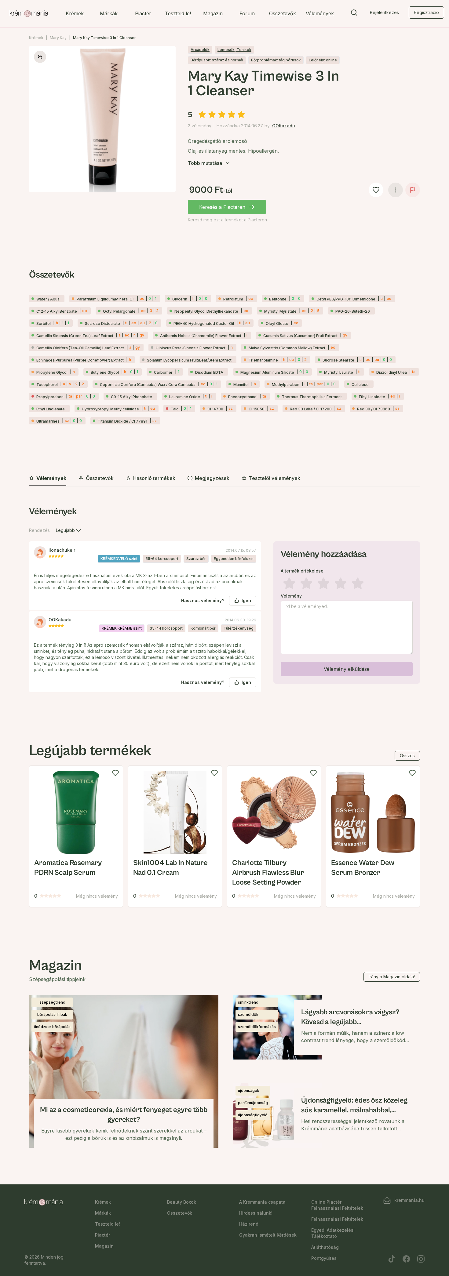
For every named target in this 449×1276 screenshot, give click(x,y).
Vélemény (291, 596)
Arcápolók (200, 49)
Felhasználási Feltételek (337, 1219)
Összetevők (282, 13)
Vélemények (320, 13)
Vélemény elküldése (347, 669)
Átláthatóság (325, 1247)
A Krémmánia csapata (262, 1202)
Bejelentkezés (384, 12)
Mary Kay (58, 37)
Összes (407, 755)
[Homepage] (29, 13)
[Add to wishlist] (115, 773)
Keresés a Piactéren (222, 207)
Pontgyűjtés (324, 1258)
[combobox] (69, 530)
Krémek (75, 13)
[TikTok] (391, 1259)
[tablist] (224, 478)
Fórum (247, 13)
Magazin (213, 13)
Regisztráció (426, 12)
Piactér (143, 13)
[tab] (47, 478)
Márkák (109, 13)
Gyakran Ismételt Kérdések (268, 1235)
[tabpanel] (224, 604)
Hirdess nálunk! (255, 1213)
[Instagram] (421, 1259)
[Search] (354, 13)
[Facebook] (406, 1259)
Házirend (248, 1224)
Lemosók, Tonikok (234, 49)
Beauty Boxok (181, 1202)
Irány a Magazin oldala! (392, 976)
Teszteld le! (178, 13)
